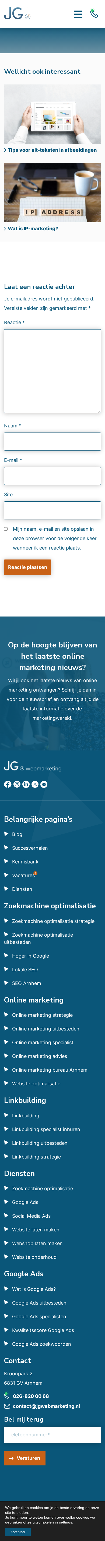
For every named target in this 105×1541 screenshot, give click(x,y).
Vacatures (23, 875)
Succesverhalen (30, 848)
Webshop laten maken (37, 1243)
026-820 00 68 (31, 1396)
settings (65, 1522)
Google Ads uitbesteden (39, 1303)
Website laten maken (36, 1229)
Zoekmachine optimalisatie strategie (53, 921)
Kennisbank (25, 862)
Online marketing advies (39, 1056)
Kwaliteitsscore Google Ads (43, 1330)
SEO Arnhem (26, 983)
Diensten (22, 889)
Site (8, 494)
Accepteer (17, 1532)
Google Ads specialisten (39, 1316)
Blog (17, 834)
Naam (12, 425)
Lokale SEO (25, 969)
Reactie (14, 322)
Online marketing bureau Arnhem (50, 1070)
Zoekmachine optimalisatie (42, 1188)
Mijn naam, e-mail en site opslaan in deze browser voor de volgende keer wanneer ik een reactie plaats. (55, 538)
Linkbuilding (25, 1115)
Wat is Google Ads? (34, 1289)
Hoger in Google (30, 956)
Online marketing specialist (43, 1042)
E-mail (13, 460)
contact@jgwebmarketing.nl (46, 1406)
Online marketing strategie (42, 1015)
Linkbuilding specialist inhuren (46, 1129)
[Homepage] (17, 14)
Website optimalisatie (36, 1083)
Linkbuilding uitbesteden (40, 1143)
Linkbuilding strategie (36, 1157)
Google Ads (25, 1202)
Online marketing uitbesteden (45, 1029)
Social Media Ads (31, 1216)
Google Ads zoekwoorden (41, 1344)
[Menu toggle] (78, 14)
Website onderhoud (34, 1257)
